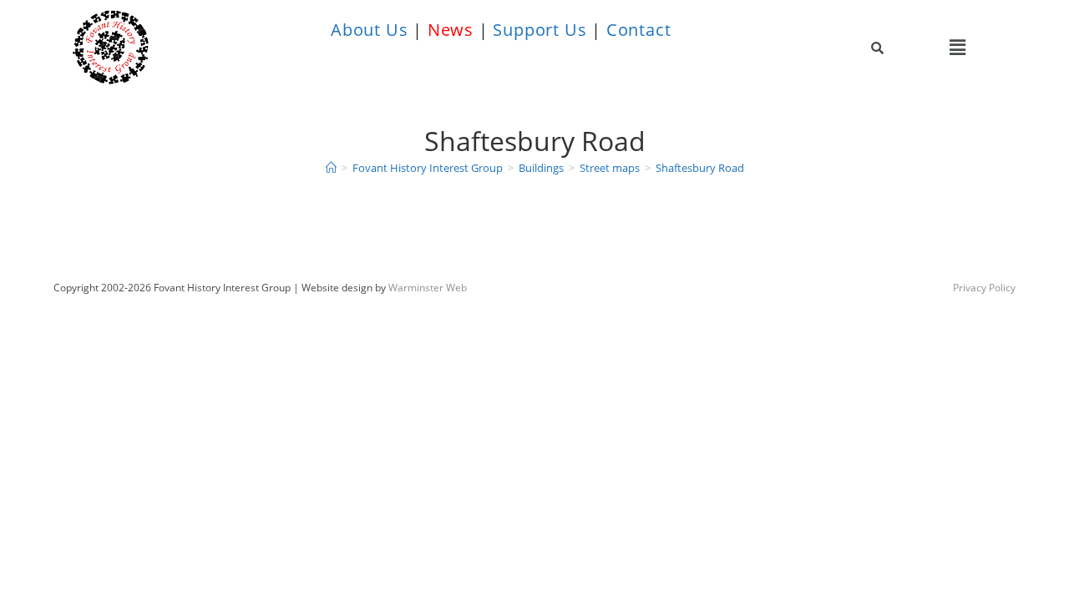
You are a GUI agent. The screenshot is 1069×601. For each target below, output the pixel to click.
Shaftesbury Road (700, 167)
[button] (958, 47)
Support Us (539, 29)
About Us (369, 29)
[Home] (331, 167)
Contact (638, 29)
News (451, 29)
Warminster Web (427, 287)
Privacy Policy (984, 287)
